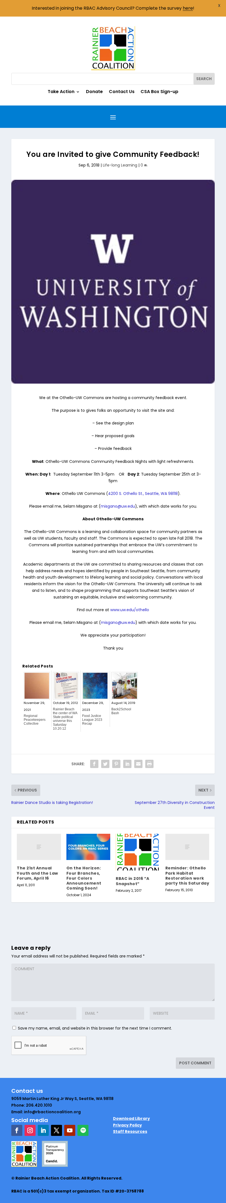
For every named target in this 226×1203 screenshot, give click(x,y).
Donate (94, 92)
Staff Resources (130, 1131)
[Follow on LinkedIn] (43, 1130)
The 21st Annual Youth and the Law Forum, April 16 (37, 873)
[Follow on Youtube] (69, 1130)
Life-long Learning (120, 165)
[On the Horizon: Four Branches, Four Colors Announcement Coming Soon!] (88, 847)
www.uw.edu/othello (129, 610)
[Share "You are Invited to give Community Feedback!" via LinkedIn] (127, 763)
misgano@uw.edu (118, 506)
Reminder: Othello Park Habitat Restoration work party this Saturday (187, 875)
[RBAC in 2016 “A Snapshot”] (138, 852)
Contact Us (121, 92)
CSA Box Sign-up (159, 92)
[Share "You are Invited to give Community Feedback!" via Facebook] (94, 763)
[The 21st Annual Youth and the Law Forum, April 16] (39, 847)
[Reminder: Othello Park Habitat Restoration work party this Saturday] (187, 847)
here (188, 8)
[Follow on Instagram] (30, 1130)
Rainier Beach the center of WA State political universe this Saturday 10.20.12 (65, 718)
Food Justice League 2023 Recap (92, 720)
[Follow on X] (56, 1130)
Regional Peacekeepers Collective (34, 720)
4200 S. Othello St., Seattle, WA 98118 (143, 493)
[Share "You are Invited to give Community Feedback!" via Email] (138, 763)
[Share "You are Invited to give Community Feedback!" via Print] (149, 763)
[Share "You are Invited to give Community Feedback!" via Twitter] (105, 763)
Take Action (61, 92)
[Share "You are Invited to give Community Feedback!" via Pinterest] (116, 763)
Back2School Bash (121, 711)
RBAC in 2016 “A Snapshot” (132, 881)
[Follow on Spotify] (82, 1130)
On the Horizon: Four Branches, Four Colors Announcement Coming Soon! (83, 878)
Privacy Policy (127, 1125)
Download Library (131, 1118)
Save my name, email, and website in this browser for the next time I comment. (95, 1028)
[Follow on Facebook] (16, 1130)
